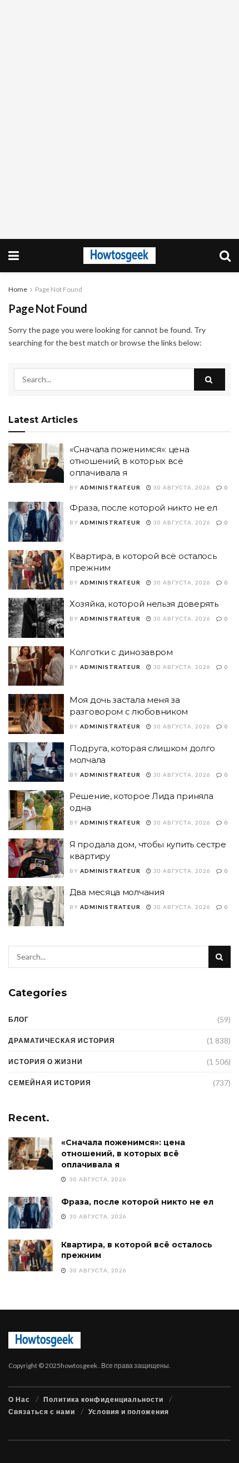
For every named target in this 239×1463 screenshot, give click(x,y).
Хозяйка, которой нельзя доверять (143, 603)
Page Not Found (58, 289)
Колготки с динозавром (121, 652)
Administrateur (110, 487)
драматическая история (61, 1040)
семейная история (49, 1082)
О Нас (19, 1399)
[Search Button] (209, 379)
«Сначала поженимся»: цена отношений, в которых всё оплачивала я (129, 461)
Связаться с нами (41, 1411)
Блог (18, 1019)
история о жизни (45, 1061)
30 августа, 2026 (181, 487)
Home (17, 289)
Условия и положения (128, 1411)
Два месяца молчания (116, 892)
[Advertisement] (119, 119)
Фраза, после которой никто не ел (143, 507)
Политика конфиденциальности (103, 1399)
